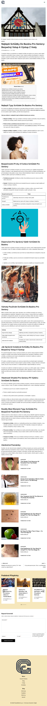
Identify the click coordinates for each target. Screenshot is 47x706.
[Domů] (1, 39)
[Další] (44, 590)
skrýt (22, 86)
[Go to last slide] (3, 590)
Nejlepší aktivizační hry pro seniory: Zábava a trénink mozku (7, 593)
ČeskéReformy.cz (6, 50)
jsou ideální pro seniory (39, 110)
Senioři (3, 41)
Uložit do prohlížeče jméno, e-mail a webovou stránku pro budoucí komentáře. (38, 635)
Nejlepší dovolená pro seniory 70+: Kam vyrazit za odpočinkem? (11, 565)
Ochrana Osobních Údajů (30, 703)
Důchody (23, 691)
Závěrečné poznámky (7, 99)
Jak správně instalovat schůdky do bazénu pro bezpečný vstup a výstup (19, 95)
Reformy (23, 695)
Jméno (4, 636)
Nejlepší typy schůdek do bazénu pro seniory (12, 89)
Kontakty (23, 685)
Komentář (4, 620)
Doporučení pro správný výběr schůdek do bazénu (13, 92)
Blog (23, 680)
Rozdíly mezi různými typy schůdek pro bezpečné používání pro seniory (18, 98)
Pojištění (23, 693)
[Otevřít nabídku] (44, 2)
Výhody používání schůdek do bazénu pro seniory (13, 93)
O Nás (23, 683)
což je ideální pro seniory (31, 125)
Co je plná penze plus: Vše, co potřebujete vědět (35, 565)
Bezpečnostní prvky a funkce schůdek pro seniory (13, 90)
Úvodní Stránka (23, 678)
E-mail (19, 636)
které (31, 110)
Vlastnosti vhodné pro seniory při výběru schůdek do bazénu (16, 96)
